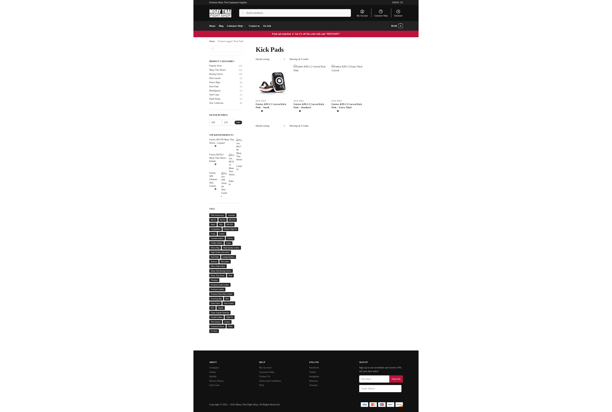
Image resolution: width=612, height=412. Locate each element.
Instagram (314, 376)
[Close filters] (243, 47)
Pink (230, 275)
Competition (215, 229)
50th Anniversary (217, 215)
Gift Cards (214, 385)
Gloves (230, 238)
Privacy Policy (216, 381)
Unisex (227, 322)
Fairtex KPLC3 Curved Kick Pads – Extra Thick (347, 106)
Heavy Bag (215, 248)
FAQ (261, 385)
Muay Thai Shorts (217, 70)
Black (213, 224)
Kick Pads (261, 101)
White (230, 326)
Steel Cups (214, 94)
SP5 (212, 308)
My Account (362, 16)
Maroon (214, 261)
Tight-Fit (229, 317)
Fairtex (222, 234)
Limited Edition (228, 257)
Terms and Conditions (270, 381)
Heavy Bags (214, 82)
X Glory (214, 331)
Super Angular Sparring (220, 312)
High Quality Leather (231, 248)
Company (214, 367)
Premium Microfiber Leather (221, 294)
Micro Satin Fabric (218, 266)
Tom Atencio (215, 322)
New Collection (216, 103)
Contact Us (264, 376)
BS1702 (230, 224)
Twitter (312, 372)
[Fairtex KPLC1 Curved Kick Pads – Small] (272, 81)
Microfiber (225, 261)
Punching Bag (216, 299)
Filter (238, 122)
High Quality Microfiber (220, 252)
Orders (212, 372)
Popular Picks (215, 66)
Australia (231, 215)
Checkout (398, 16)
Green (228, 243)
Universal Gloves (217, 326)
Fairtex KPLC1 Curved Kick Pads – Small (271, 106)
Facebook (314, 367)
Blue (221, 224)
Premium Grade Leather (220, 285)
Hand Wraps (214, 99)
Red (227, 299)
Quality (213, 376)
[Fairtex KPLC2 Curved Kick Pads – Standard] (310, 81)
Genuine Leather (217, 238)
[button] (397, 26)
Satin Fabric (215, 303)
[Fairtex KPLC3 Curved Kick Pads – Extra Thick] (348, 81)
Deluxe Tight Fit (230, 229)
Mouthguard (214, 90)
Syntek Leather (216, 317)
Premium (214, 280)
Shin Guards (214, 78)
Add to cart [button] (272, 118)
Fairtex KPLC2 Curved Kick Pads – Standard (309, 106)
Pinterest (313, 381)
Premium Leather (217, 289)
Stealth (220, 308)
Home (212, 41)
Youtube (313, 385)
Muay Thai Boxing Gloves (221, 271)
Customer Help (381, 16)
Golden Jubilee (216, 243)
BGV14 (232, 220)
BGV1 (213, 220)
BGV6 (222, 220)
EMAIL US (397, 2)
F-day (213, 234)
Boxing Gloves (216, 74)
